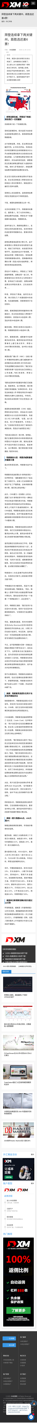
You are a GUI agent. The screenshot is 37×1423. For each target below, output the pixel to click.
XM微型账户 (7, 1384)
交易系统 (23, 1360)
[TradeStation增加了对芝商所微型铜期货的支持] (17, 1071)
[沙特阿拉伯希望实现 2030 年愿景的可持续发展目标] (17, 1101)
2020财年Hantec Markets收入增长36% (17, 1141)
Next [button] (31, 1169)
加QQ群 (11, 1345)
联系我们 (23, 1381)
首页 (3, 21)
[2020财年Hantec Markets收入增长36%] (18, 1130)
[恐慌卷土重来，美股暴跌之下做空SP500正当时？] (17, 984)
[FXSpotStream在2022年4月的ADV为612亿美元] (18, 1042)
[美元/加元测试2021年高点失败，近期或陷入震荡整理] (17, 1013)
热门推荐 (23, 1337)
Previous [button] (6, 1169)
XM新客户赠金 (8, 1363)
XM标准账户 (24, 1341)
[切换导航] (33, 3)
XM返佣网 (12, 50)
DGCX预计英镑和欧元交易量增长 (10, 966)
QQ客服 (11, 1338)
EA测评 (22, 1365)
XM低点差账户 (24, 1344)
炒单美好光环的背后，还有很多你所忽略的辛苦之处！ (26, 966)
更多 (32, 1154)
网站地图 (23, 1384)
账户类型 (6, 1374)
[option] (18, 1169)
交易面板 (23, 1363)
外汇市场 (9, 21)
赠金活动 (6, 1355)
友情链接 (23, 1378)
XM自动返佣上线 (8, 1360)
